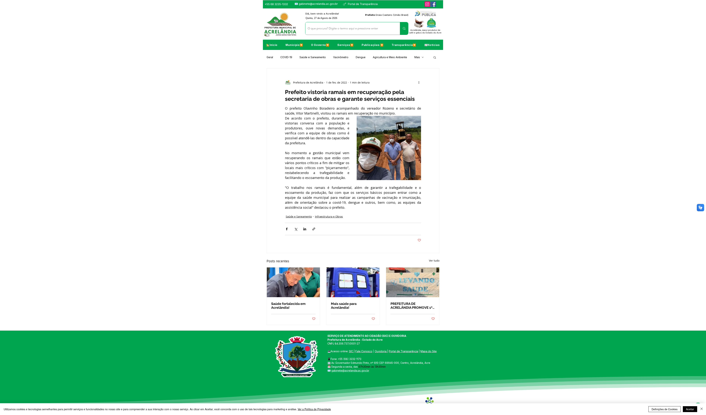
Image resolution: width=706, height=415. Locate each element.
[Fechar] (701, 409)
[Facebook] (433, 4)
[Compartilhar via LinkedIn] (304, 229)
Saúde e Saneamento (312, 57)
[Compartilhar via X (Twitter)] (295, 229)
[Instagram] (427, 4)
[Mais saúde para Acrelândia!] (353, 282)
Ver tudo (434, 260)
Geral (270, 57)
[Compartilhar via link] (313, 229)
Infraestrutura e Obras (329, 216)
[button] (294, 45)
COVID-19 (286, 57)
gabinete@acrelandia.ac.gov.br (318, 4)
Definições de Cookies (665, 409)
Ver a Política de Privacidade (314, 409)
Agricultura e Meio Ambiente (390, 57)
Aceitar (690, 409)
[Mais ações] (419, 82)
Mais (417, 57)
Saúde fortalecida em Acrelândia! (288, 305)
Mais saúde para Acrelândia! (343, 305)
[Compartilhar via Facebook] (286, 229)
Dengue (361, 57)
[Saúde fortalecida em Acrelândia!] (293, 282)
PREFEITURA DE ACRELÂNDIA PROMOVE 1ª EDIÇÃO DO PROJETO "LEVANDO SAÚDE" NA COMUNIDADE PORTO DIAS (412, 305)
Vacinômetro (340, 57)
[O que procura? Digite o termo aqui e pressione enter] (404, 28)
